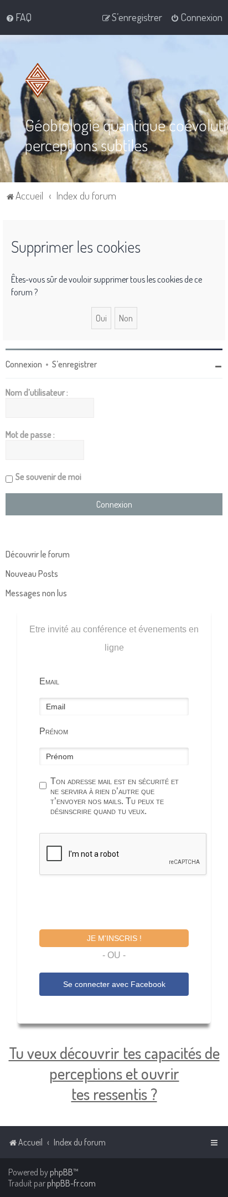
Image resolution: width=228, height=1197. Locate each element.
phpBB (61, 1172)
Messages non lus (36, 592)
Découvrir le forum (38, 554)
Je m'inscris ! (114, 938)
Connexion (24, 364)
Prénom (53, 731)
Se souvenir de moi (48, 476)
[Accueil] (40, 80)
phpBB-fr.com (71, 1183)
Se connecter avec (114, 984)
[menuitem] (19, 17)
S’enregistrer (74, 364)
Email (49, 681)
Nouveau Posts (32, 573)
